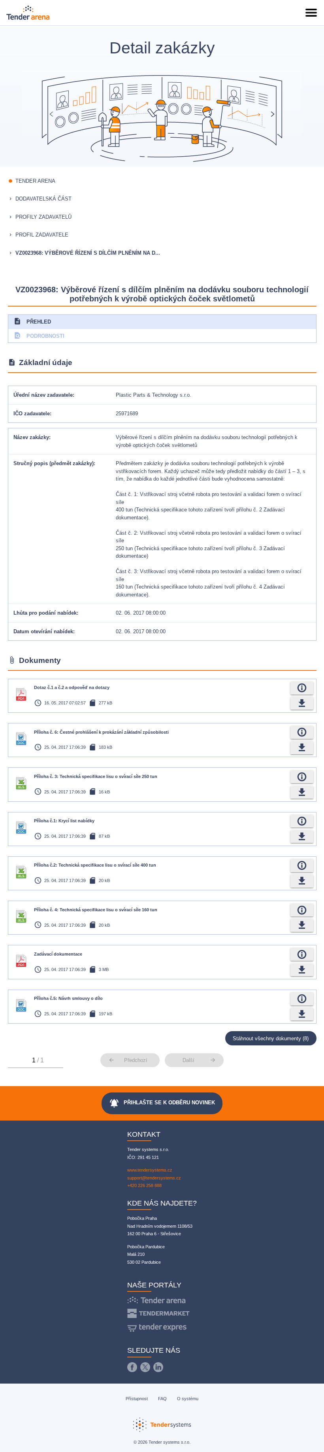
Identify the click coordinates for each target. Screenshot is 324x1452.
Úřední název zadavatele (43, 395)
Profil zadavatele (41, 235)
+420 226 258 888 (144, 1185)
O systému (187, 1398)
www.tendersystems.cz (149, 1170)
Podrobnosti (38, 335)
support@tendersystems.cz (154, 1178)
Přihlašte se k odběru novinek (162, 1103)
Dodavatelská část (43, 199)
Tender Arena (35, 181)
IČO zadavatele (31, 413)
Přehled (32, 321)
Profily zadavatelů (43, 217)
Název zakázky (31, 437)
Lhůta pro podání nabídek (45, 613)
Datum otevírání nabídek (43, 631)
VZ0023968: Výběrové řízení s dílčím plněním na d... (87, 253)
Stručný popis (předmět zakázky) (53, 463)
